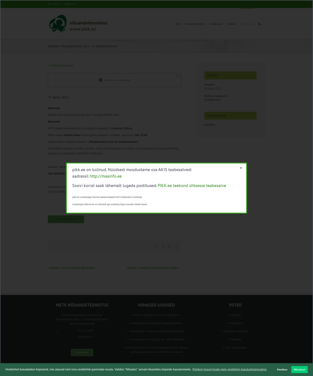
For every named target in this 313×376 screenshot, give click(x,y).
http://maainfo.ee (106, 176)
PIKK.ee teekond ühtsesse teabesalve (192, 185)
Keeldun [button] (282, 369)
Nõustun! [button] (299, 369)
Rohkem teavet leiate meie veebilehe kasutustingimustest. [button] (230, 369)
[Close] (240, 167)
